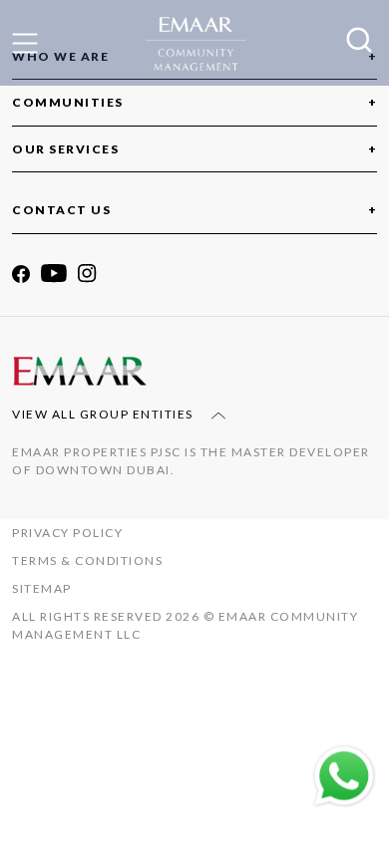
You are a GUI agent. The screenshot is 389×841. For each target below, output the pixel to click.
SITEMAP (42, 588)
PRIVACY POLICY (67, 532)
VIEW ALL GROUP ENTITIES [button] (104, 414)
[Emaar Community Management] (194, 44)
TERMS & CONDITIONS (87, 560)
